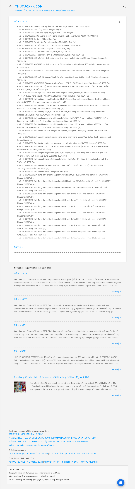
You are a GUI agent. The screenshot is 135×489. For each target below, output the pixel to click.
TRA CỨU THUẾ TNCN (89, 462)
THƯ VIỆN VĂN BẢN (52, 462)
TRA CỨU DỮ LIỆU (89, 454)
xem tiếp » (116, 291)
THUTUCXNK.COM (29, 6)
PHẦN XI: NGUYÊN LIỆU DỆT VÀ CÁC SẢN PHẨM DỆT (32, 445)
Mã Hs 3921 (20, 351)
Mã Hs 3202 (20, 325)
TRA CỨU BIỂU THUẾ (17, 462)
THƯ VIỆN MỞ (74, 454)
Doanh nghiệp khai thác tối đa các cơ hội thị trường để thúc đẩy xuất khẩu (52, 377)
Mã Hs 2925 (20, 273)
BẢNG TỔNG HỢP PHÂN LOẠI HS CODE (26, 434)
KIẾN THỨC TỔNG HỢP (58, 454)
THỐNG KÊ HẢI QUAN (70, 462)
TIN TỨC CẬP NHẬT (16, 454)
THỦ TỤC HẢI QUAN (35, 462)
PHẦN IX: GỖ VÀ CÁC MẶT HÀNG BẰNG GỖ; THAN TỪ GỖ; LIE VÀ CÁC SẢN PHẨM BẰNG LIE (49, 442)
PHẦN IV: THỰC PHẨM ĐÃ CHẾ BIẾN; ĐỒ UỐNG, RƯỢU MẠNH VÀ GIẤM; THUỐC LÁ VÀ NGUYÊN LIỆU (52, 438)
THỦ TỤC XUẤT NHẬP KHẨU (37, 454)
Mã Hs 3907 (20, 299)
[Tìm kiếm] (124, 7)
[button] (119, 22)
